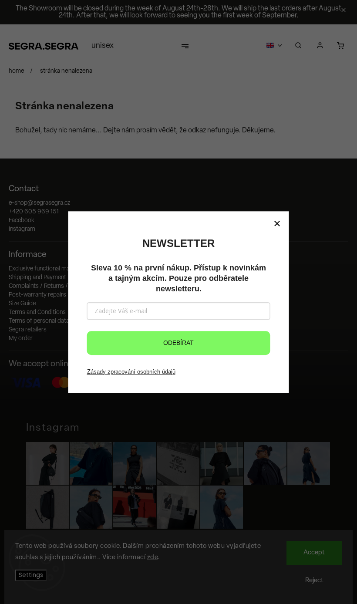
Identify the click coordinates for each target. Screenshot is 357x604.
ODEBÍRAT (178, 342)
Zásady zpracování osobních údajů (131, 371)
